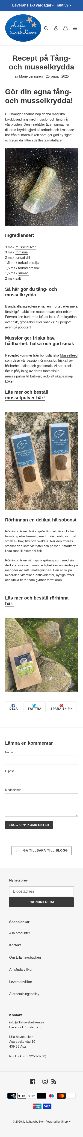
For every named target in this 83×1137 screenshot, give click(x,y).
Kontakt (15, 945)
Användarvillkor (21, 969)
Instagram (34, 1027)
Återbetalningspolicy (24, 994)
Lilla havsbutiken (33, 1121)
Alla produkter (19, 933)
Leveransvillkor (20, 982)
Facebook (16, 1027)
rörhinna (21, 252)
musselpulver (25, 247)
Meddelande (13, 790)
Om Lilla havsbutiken (25, 957)
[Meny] (75, 28)
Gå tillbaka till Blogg (45, 850)
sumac (23, 273)
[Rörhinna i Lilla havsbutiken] (41, 690)
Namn (9, 752)
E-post (9, 771)
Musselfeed (68, 355)
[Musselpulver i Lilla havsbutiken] (41, 509)
